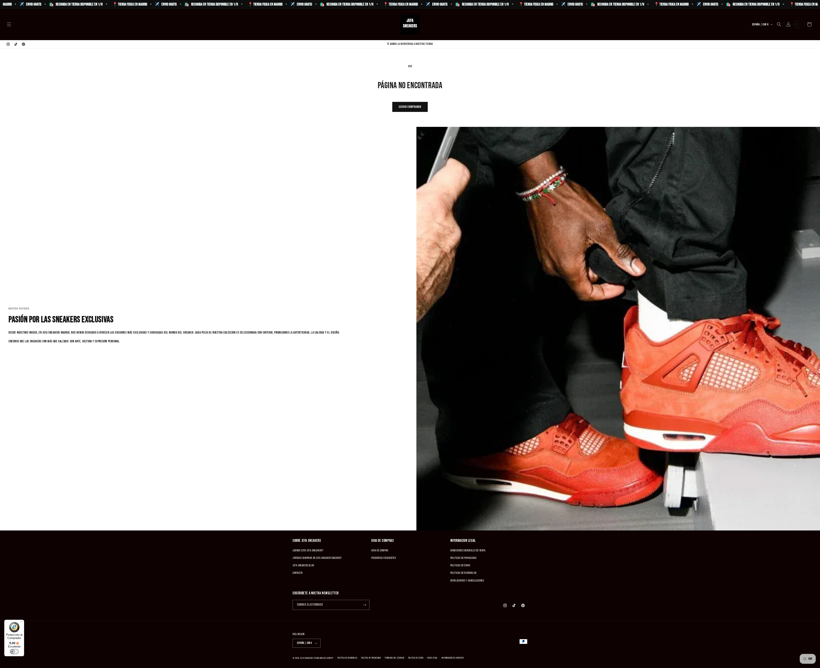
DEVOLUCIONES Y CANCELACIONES (467, 580)
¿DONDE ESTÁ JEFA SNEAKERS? (308, 550)
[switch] (14, 651)
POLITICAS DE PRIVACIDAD (463, 558)
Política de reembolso (347, 657)
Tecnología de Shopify (323, 658)
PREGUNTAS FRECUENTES (383, 558)
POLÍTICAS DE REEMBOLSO (463, 573)
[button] (9, 24)
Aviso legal (432, 657)
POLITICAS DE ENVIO (460, 565)
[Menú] (21, 622)
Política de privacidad (371, 657)
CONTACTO (298, 573)
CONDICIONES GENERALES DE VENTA (468, 550)
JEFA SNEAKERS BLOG (303, 565)
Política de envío (415, 657)
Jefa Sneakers (307, 658)
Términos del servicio (394, 657)
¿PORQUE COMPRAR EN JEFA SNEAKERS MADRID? (317, 558)
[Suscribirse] (364, 605)
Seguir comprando (410, 107)
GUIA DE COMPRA (379, 550)
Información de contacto (453, 657)
